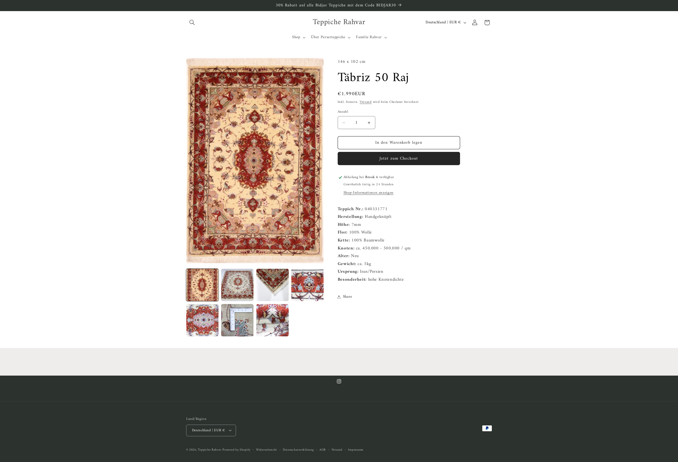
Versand (366, 102)
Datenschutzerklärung (298, 449)
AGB (322, 449)
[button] (192, 22)
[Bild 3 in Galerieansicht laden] (272, 285)
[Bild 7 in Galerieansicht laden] (272, 320)
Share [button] (347, 296)
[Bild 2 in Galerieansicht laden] (237, 285)
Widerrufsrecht (266, 449)
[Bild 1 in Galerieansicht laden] (202, 285)
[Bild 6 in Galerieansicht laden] (237, 320)
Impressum (355, 449)
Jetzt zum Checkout (399, 158)
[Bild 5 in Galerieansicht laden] (202, 320)
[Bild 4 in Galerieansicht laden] (307, 285)
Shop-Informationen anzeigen (369, 192)
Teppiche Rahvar (209, 449)
